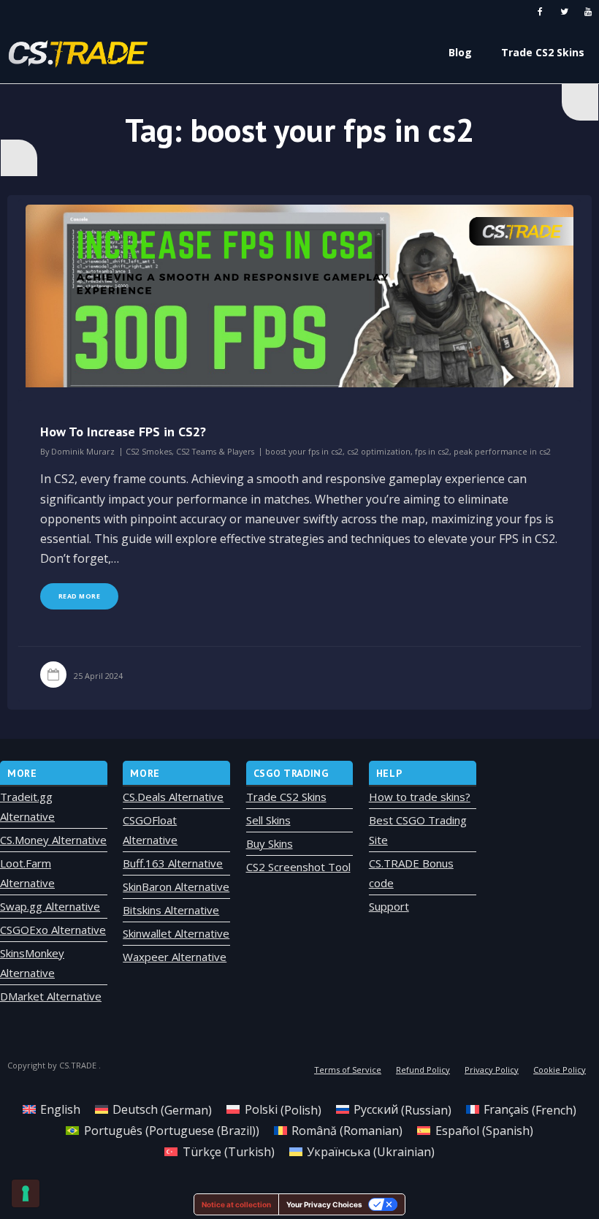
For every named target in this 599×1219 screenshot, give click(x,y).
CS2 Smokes (149, 451)
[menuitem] (51, 1109)
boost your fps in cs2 (304, 451)
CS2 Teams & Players (215, 451)
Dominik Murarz (83, 451)
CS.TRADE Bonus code (411, 873)
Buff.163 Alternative (173, 863)
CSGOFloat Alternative (150, 830)
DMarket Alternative (51, 996)
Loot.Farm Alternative (27, 873)
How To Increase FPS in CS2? (123, 431)
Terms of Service (347, 1069)
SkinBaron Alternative (176, 886)
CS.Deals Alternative (173, 796)
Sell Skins (268, 820)
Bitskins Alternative (171, 910)
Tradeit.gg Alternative (27, 806)
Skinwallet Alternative (176, 933)
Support (389, 906)
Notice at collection (236, 1204)
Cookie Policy (559, 1069)
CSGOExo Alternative (53, 929)
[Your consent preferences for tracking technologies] (25, 1193)
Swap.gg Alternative (50, 906)
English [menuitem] (60, 1109)
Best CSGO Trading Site (418, 830)
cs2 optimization (379, 451)
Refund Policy (423, 1069)
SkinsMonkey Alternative (32, 963)
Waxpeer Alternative (174, 956)
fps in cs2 (432, 451)
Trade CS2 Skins (286, 796)
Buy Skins (269, 843)
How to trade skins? (419, 796)
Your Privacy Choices (324, 1204)
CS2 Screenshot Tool (298, 866)
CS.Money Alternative (53, 839)
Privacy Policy (492, 1069)
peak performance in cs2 (502, 451)
